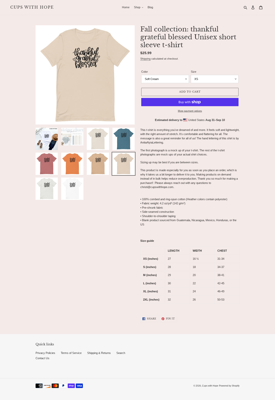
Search (120, 352)
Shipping (145, 58)
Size (193, 71)
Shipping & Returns (99, 352)
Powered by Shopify (229, 385)
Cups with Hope (32, 7)
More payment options (190, 111)
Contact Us (42, 358)
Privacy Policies (45, 352)
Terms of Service (71, 352)
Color (144, 71)
